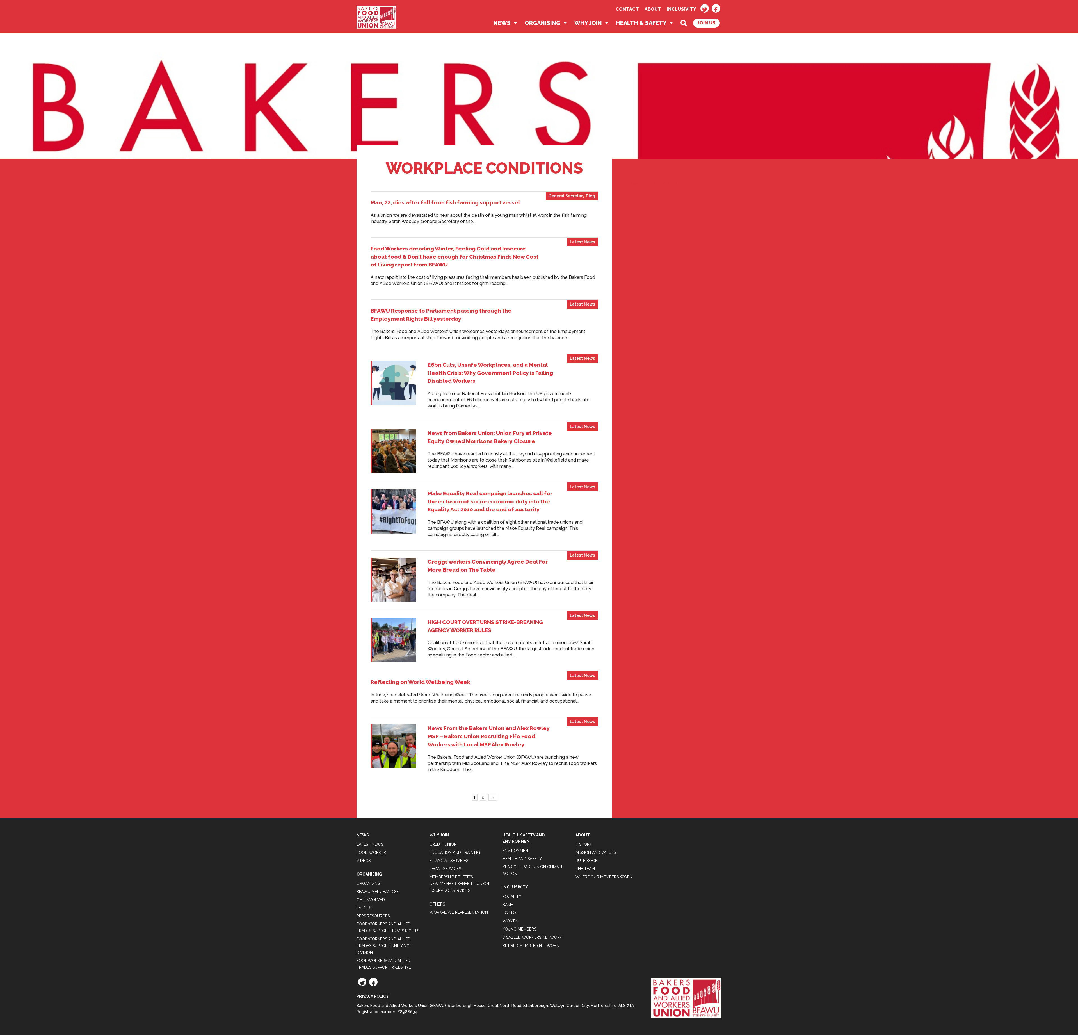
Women (510, 921)
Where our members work (603, 877)
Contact (627, 9)
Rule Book (586, 860)
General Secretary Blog (572, 195)
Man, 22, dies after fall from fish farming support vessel (445, 202)
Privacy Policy (373, 996)
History (583, 844)
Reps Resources (373, 916)
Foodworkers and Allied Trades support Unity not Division (384, 946)
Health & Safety (641, 23)
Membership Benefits (451, 877)
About (653, 9)
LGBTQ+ (510, 913)
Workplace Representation (459, 912)
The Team (585, 869)
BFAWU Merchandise (378, 891)
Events (364, 908)
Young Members (519, 929)
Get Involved (371, 899)
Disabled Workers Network (532, 937)
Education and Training (455, 852)
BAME (508, 904)
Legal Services (445, 869)
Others (437, 904)
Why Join (588, 23)
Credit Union (443, 844)
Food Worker (371, 852)
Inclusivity (681, 9)
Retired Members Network (531, 945)
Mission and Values (595, 852)
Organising (542, 23)
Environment (517, 850)
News (502, 23)
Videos (364, 860)
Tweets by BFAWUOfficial (657, 183)
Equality (512, 896)
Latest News (582, 242)
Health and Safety (522, 858)
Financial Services (449, 860)
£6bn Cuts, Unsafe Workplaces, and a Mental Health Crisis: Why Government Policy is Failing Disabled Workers (490, 373)
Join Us (706, 23)
